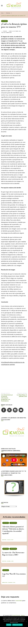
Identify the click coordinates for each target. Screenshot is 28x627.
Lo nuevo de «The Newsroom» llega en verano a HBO (13, 553)
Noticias (5, 522)
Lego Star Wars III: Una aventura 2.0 (14, 575)
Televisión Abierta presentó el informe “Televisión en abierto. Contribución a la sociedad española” (13, 529)
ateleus (5, 31)
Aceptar (9, 624)
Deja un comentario (6, 32)
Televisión (13, 522)
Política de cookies (17, 624)
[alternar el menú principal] (2, 5)
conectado (18, 600)
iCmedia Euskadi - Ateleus (18, 615)
